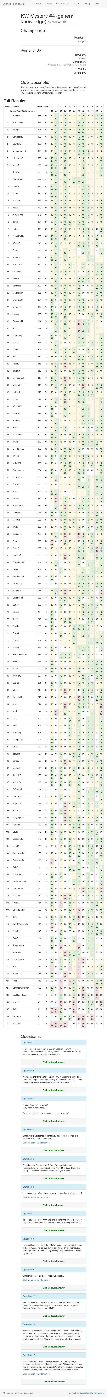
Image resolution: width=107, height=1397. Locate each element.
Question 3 (28, 1098)
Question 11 (29, 1324)
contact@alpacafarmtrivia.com (90, 1392)
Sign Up (86, 3)
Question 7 (28, 1213)
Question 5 (28, 1158)
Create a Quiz (62, 3)
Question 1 (28, 1042)
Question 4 (28, 1129)
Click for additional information (36, 1142)
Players (76, 3)
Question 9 (28, 1269)
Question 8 (28, 1238)
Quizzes (48, 3)
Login (97, 3)
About (38, 3)
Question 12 (29, 1355)
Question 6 (28, 1186)
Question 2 (28, 1070)
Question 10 (29, 1296)
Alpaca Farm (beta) (14, 3)
